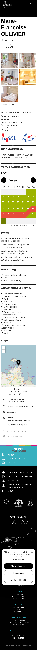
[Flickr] (25, 522)
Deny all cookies (18, 580)
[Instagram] (16, 522)
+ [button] (4, 348)
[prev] (3, 180)
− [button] (4, 351)
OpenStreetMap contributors (27, 386)
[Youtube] (21, 522)
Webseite (11, 412)
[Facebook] (12, 522)
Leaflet (11, 386)
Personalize (18, 573)
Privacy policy (18, 559)
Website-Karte (26, 646)
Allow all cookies (18, 566)
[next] (33, 180)
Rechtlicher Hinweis (13, 646)
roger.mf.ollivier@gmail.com (20, 406)
